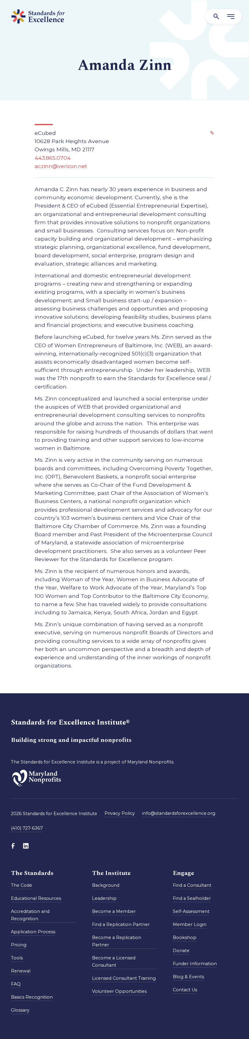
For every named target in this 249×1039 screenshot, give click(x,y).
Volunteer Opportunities (119, 991)
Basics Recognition (32, 997)
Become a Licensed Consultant (113, 961)
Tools (17, 958)
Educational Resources (36, 898)
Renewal (20, 971)
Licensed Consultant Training (124, 978)
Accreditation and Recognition (30, 915)
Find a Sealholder (192, 898)
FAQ (16, 984)
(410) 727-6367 (27, 828)
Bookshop (184, 937)
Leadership (104, 898)
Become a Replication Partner (116, 941)
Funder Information (195, 963)
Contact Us (185, 990)
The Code (21, 885)
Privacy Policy (119, 813)
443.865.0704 (53, 158)
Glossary (20, 1010)
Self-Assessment (191, 911)
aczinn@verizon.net (61, 166)
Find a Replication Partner (121, 924)
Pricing (18, 945)
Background (105, 885)
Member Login (189, 924)
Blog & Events (188, 976)
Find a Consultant (192, 885)
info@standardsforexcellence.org (178, 813)
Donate (181, 950)
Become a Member (114, 911)
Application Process (33, 931)
